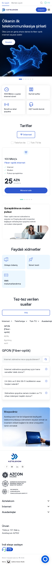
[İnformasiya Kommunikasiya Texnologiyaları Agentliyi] (14, 491)
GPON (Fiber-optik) (7, 329)
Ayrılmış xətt (7, 341)
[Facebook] (7, 467)
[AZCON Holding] (14, 475)
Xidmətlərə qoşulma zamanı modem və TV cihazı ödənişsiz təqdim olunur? (23, 394)
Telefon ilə (20, 142)
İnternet (6, 321)
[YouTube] (12, 467)
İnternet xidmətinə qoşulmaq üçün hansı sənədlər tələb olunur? (22, 370)
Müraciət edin (26, 190)
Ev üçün (5, 3)
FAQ (26, 313)
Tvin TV (33, 321)
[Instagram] (23, 467)
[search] (41, 3)
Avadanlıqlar (9, 512)
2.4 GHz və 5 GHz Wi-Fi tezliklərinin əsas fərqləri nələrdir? (23, 382)
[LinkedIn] (17, 467)
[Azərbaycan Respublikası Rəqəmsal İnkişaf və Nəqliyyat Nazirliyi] (14, 483)
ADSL (6, 336)
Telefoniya (20, 321)
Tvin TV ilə (35, 142)
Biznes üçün (16, 3)
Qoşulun (41, 10)
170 (48, 3)
